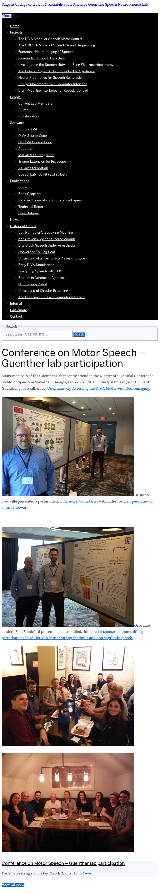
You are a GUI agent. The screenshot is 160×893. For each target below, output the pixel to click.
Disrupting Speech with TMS (40, 271)
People (15, 97)
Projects (16, 32)
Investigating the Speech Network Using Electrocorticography (66, 64)
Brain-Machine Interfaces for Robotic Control (53, 90)
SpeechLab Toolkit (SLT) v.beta (42, 174)
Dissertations (28, 213)
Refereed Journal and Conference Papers (50, 200)
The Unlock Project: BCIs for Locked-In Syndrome (56, 71)
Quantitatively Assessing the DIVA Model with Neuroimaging (98, 389)
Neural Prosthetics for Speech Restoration (51, 77)
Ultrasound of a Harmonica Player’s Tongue (51, 258)
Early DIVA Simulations (36, 265)
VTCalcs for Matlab (33, 168)
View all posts (13, 885)
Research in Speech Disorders (41, 58)
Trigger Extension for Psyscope (42, 161)
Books (23, 187)
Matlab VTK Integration (36, 155)
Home (14, 26)
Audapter (25, 148)
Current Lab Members (35, 103)
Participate (18, 310)
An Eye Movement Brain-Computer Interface (52, 84)
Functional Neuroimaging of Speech (46, 52)
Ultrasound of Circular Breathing (43, 290)
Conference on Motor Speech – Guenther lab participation (63, 863)
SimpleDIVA (27, 129)
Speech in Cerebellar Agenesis (41, 278)
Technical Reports (32, 207)
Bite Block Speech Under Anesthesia (46, 245)
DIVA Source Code (32, 135)
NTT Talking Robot (32, 284)
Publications (19, 181)
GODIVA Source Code (35, 142)
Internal (16, 303)
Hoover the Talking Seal (36, 252)
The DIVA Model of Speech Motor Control (50, 39)
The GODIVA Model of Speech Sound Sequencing (56, 45)
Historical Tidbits (23, 226)
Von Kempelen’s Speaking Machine (45, 232)
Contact (16, 316)
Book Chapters (29, 194)
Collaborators (28, 116)
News (14, 219)
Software (17, 123)
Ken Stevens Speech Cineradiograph (46, 239)
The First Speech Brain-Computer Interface (51, 297)
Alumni (23, 110)
